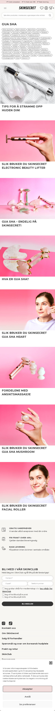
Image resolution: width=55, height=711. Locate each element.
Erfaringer (6, 32)
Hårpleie (44, 32)
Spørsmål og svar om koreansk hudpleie (25, 643)
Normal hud (36, 43)
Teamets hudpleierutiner (11, 55)
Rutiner (44, 49)
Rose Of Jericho (34, 49)
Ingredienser (28, 41)
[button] (50, 662)
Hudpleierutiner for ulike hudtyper (15, 38)
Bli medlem (27, 604)
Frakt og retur (10, 649)
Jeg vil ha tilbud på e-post (16, 594)
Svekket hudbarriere (42, 52)
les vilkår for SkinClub (19, 112)
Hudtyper (6, 41)
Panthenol (6, 46)
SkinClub (7, 654)
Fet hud (15, 32)
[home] (27, 8)
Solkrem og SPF (27, 52)
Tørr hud (25, 55)
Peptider (23, 46)
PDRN (15, 46)
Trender (33, 55)
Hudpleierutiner (33, 35)
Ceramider (41, 29)
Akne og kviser (8, 29)
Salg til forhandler (12, 638)
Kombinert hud (40, 41)
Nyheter (46, 43)
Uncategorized (8, 58)
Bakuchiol (31, 29)
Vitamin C (25, 58)
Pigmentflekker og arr (10, 49)
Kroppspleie (7, 43)
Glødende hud (25, 32)
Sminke (16, 52)
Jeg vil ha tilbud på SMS (15, 597)
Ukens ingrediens (45, 55)
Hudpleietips (34, 38)
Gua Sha (36, 32)
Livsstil (15, 43)
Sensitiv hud (7, 52)
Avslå (27, 696)
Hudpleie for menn (18, 35)
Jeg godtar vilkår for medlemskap (20, 588)
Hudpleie (6, 35)
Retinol (23, 49)
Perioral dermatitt (34, 46)
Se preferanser (27, 704)
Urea (17, 58)
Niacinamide (24, 43)
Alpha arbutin (20, 29)
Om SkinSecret (10, 633)
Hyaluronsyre (16, 41)
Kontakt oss (9, 628)
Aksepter (27, 689)
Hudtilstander (45, 38)
